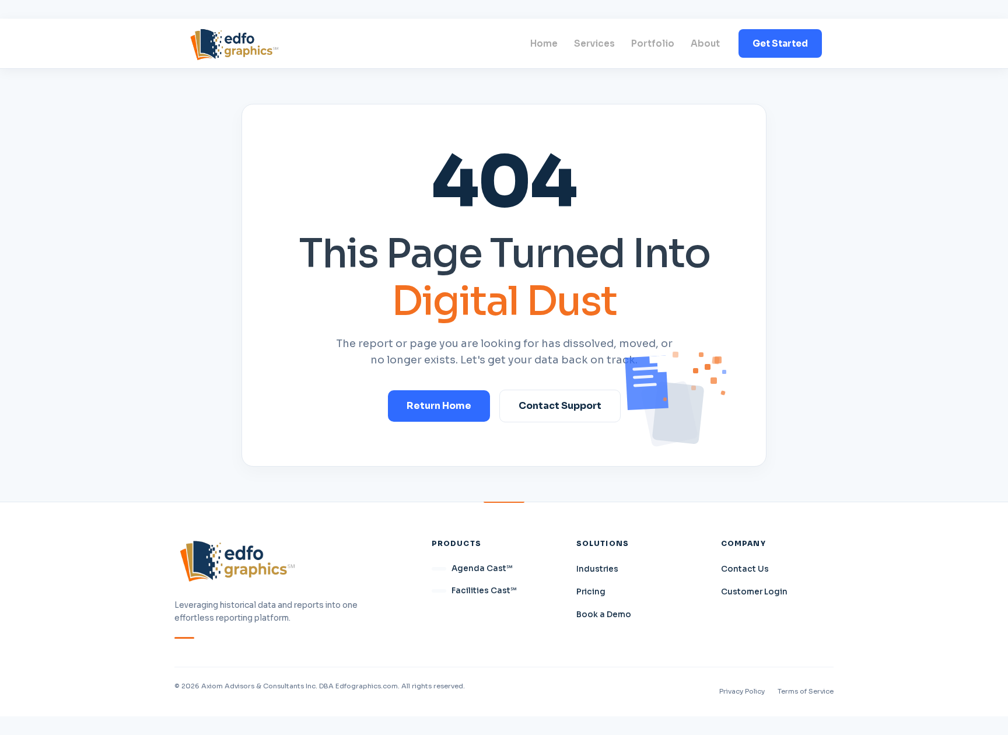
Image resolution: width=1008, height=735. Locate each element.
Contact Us (745, 569)
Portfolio (652, 43)
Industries (597, 569)
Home (544, 43)
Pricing (591, 592)
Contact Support (560, 406)
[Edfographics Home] (234, 43)
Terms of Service (806, 691)
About (705, 43)
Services (594, 43)
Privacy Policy (742, 691)
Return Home (439, 406)
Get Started (780, 43)
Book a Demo (603, 615)
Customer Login (754, 592)
